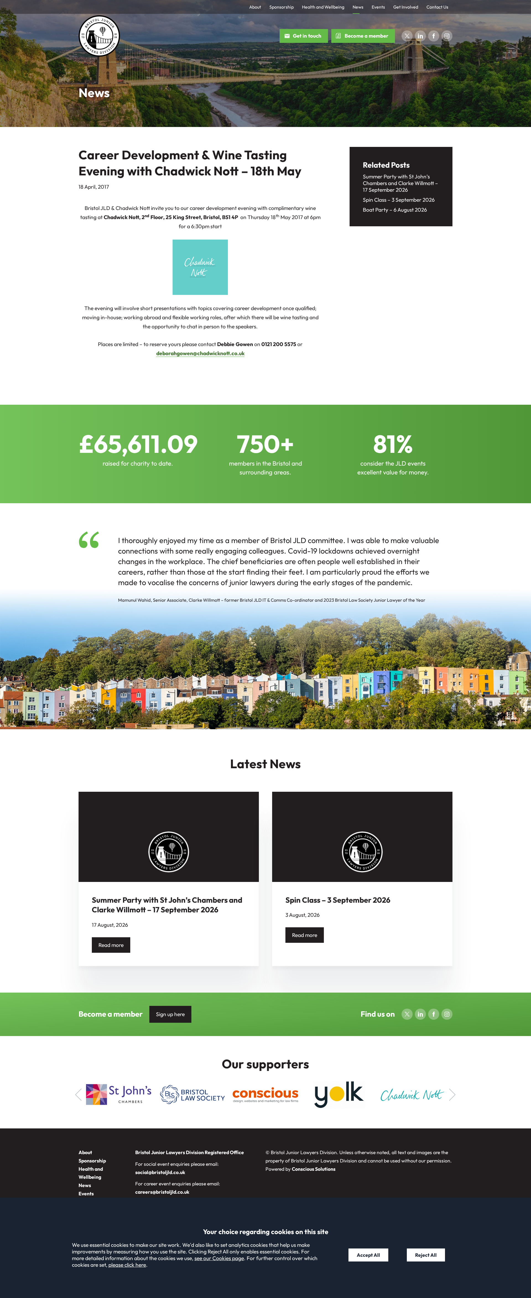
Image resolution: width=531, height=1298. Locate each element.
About (255, 7)
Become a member (366, 36)
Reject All (426, 1255)
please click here (127, 1264)
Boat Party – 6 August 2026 (395, 209)
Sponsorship (281, 7)
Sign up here (170, 1014)
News (358, 7)
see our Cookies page (219, 1258)
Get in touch (307, 36)
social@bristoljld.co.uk (160, 1172)
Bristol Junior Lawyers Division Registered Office (189, 1152)
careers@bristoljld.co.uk (162, 1192)
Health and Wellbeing (323, 7)
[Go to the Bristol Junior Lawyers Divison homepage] (99, 36)
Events (378, 7)
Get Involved (405, 7)
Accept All (368, 1255)
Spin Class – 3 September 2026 (399, 199)
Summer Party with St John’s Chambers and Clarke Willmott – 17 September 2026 (400, 183)
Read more (111, 945)
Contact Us (437, 7)
